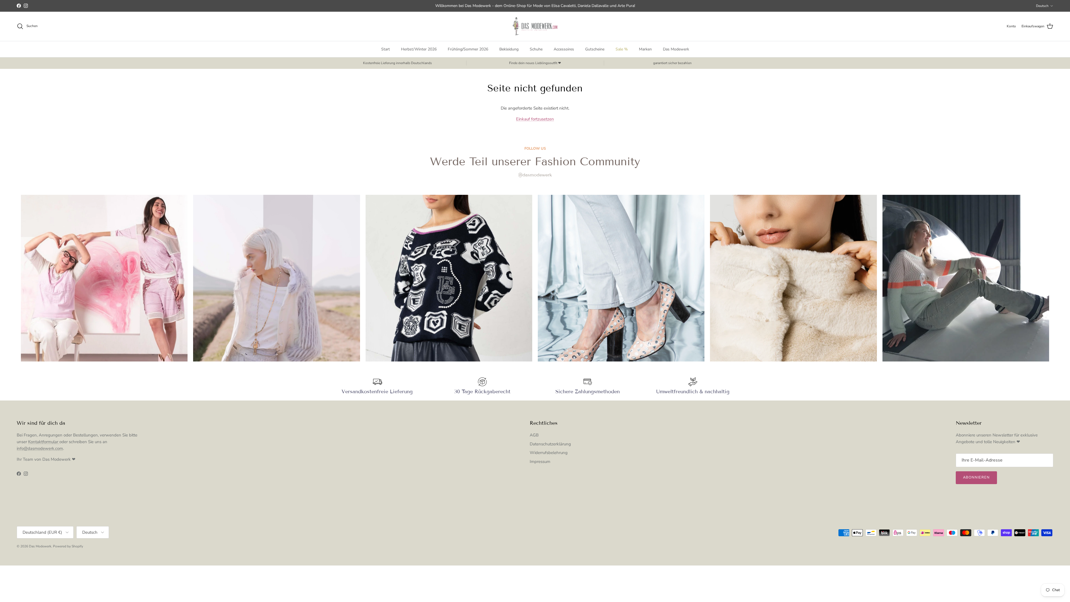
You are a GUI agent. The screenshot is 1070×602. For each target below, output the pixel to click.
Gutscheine (594, 49)
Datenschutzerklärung (550, 444)
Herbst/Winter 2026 (419, 49)
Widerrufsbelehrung (549, 452)
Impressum (540, 461)
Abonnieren (976, 477)
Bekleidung (509, 49)
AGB (534, 435)
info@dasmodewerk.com (40, 448)
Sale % (622, 49)
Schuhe (536, 49)
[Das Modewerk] (535, 26)
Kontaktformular (43, 442)
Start (385, 49)
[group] (104, 278)
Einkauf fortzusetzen (535, 119)
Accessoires (564, 49)
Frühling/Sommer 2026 (468, 49)
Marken (645, 49)
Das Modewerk (676, 49)
